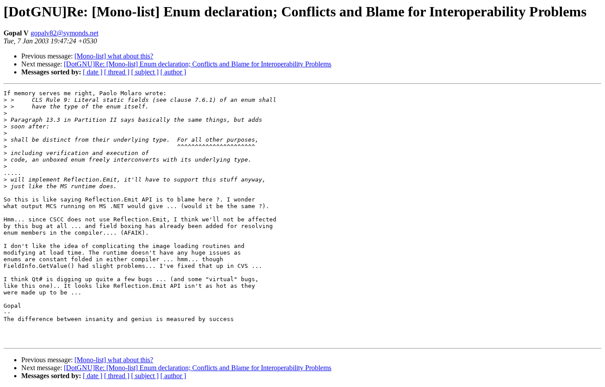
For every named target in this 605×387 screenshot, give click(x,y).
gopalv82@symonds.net (64, 33)
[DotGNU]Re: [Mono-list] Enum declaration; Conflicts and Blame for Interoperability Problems (197, 64)
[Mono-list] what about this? (113, 56)
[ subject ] (145, 72)
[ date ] (92, 72)
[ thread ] (116, 72)
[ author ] (173, 72)
